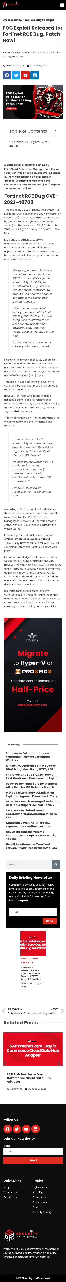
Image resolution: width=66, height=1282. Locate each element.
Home (6, 52)
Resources (39, 1197)
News (36, 1207)
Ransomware (41, 1202)
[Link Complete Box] (33, 757)
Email (7, 1146)
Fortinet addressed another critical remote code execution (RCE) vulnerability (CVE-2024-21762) (28, 539)
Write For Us (10, 1192)
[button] (49, 5)
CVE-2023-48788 (28, 210)
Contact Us (10, 1197)
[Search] (56, 864)
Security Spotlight (43, 1212)
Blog (6, 1187)
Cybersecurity (18, 52)
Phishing (38, 1192)
